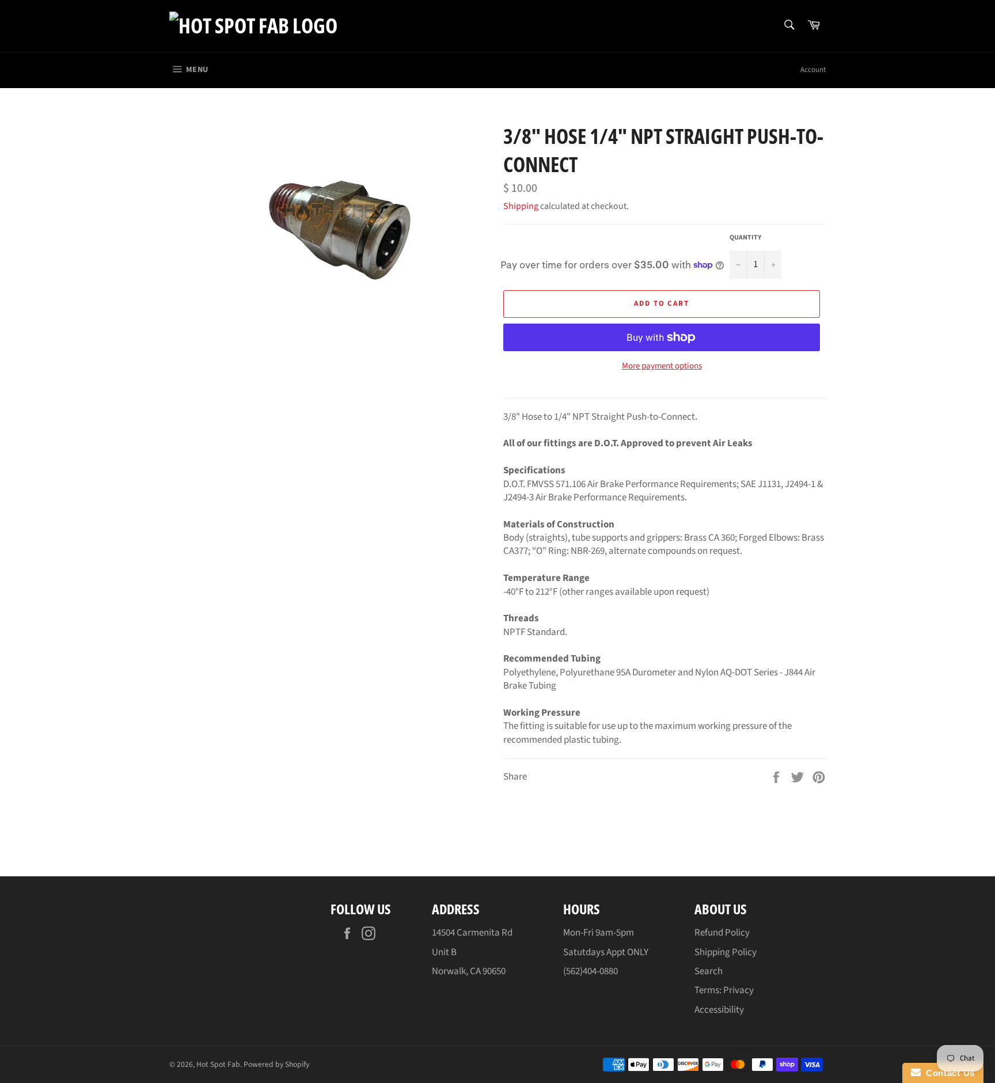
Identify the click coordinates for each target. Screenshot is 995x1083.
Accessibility (719, 1010)
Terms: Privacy (724, 990)
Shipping (520, 206)
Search (708, 971)
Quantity (745, 237)
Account (813, 69)
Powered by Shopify (276, 1064)
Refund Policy (722, 933)
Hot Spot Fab (218, 1064)
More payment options (662, 366)
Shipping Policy (725, 952)
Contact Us (948, 1073)
